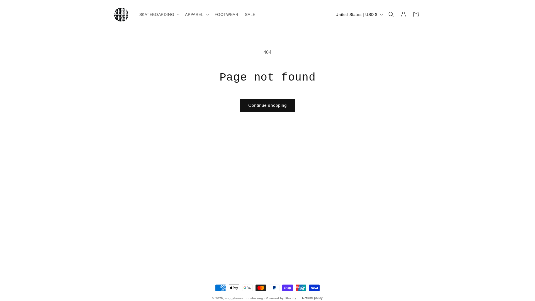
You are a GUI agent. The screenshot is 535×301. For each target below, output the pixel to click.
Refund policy (312, 298)
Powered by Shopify (281, 298)
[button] (159, 14)
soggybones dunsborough (245, 298)
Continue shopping (267, 105)
